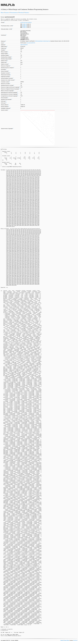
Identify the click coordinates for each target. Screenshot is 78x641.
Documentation (14, 12)
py (31, 22)
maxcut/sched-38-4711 (31, 42)
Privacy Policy (66, 640)
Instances (7, 12)
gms (23, 22)
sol (26, 24)
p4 (22, 27)
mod (26, 22)
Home (2, 12)
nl (27, 22)
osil (28, 22)
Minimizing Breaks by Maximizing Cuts (42, 41)
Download (21, 12)
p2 (22, 25)
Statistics (27, 12)
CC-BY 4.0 (75, 640)
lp (24, 22)
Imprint (61, 640)
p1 (22, 24)
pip (29, 22)
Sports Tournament (24, 44)
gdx (24, 24)
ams (21, 22)
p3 (22, 26)
